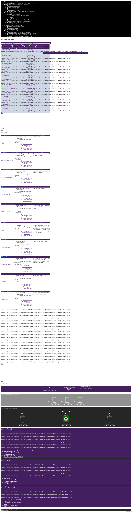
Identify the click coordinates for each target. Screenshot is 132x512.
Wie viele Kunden (8, 484)
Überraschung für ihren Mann (11, 479)
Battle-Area (72, 52)
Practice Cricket (29, 55)
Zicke (22, 275)
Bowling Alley (29, 100)
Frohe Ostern (7, 478)
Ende (2, 130)
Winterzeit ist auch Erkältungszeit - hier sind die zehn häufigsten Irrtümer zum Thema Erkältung (27, 450)
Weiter (2, 128)
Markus (5, 501)
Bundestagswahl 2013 (9, 454)
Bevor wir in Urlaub (8, 482)
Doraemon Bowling (30, 63)
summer (23, 136)
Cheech (23, 241)
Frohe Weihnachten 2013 (10, 451)
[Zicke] (109, 421)
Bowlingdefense (30, 79)
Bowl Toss (28, 71)
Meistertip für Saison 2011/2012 (11, 505)
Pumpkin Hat (29, 49)
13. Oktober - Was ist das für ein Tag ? (13, 452)
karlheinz (80, 402)
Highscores (54, 52)
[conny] (22, 421)
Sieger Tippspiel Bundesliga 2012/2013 (13, 457)
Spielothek (45, 52)
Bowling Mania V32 (31, 92)
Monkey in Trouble (30, 59)
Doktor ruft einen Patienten (10, 481)
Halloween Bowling (31, 84)
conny (22, 422)
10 (1, 127)
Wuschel (23, 171)
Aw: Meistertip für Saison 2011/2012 (12, 499)
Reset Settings (4, 510)
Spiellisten (63, 52)
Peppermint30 (25, 154)
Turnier (81, 52)
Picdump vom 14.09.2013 (10, 455)
